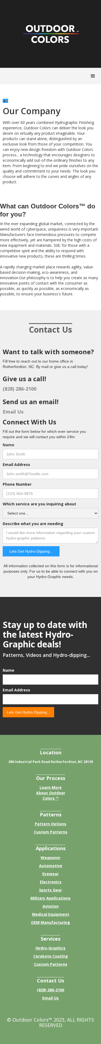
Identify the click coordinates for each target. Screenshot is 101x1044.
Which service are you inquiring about (39, 503)
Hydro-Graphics (50, 948)
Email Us (50, 998)
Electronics (50, 881)
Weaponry (50, 857)
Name (8, 444)
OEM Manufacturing (50, 922)
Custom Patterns (50, 831)
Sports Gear (50, 890)
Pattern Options (50, 823)
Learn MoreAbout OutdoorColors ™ (50, 793)
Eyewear (50, 873)
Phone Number (17, 484)
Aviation (51, 906)
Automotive (50, 865)
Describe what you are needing (33, 523)
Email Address (16, 464)
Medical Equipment (50, 914)
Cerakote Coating (50, 956)
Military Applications (50, 898)
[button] (93, 76)
